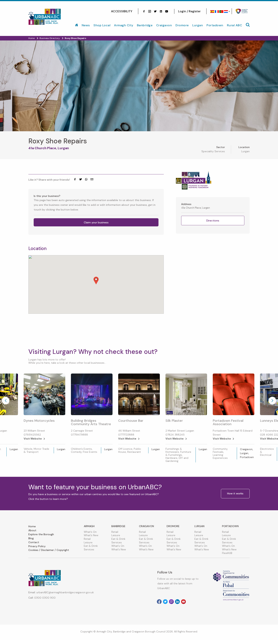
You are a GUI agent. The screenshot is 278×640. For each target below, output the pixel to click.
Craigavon (164, 25)
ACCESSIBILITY (121, 11)
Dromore (182, 25)
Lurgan (197, 25)
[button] (96, 280)
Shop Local (101, 25)
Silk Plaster (174, 420)
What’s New (91, 535)
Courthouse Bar (130, 420)
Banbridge (145, 25)
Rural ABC (234, 25)
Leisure (88, 542)
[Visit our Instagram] (149, 11)
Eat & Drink (91, 546)
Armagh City (123, 25)
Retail (87, 539)
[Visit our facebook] (144, 11)
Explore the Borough (41, 534)
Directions (212, 220)
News (86, 25)
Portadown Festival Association (228, 422)
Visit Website (33, 438)
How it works (235, 493)
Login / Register (189, 11)
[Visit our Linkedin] (177, 601)
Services (89, 549)
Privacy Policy (37, 546)
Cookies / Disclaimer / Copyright (48, 550)
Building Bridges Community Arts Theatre (91, 422)
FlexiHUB (227, 553)
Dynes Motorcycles (39, 420)
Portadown (215, 25)
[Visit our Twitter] (155, 11)
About (32, 530)
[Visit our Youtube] (167, 11)
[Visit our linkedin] (161, 11)
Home (32, 526)
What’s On (90, 532)
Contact (33, 542)
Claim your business (96, 222)
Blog (31, 538)
